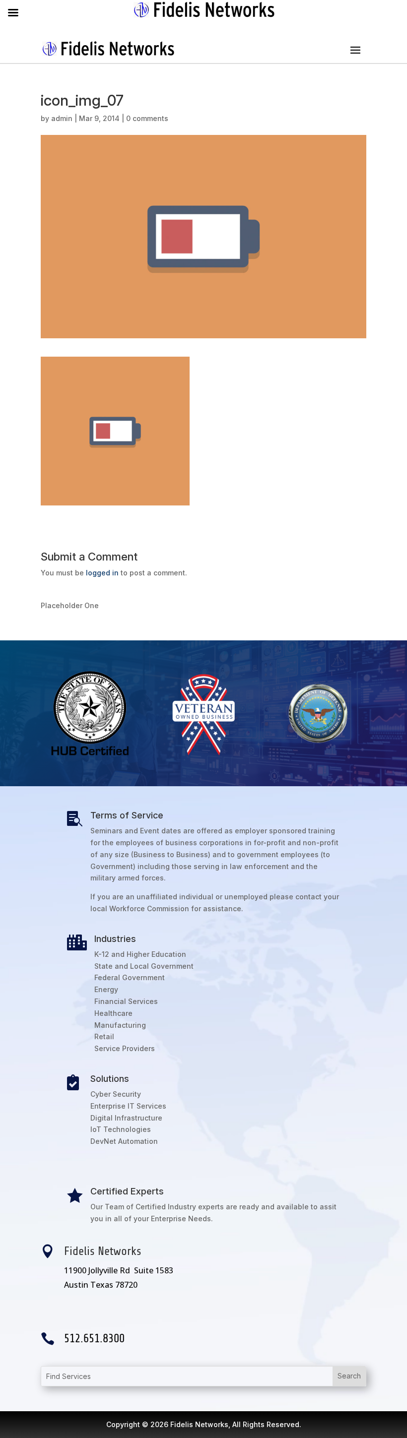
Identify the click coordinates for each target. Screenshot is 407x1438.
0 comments (147, 118)
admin (61, 118)
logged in (102, 572)
